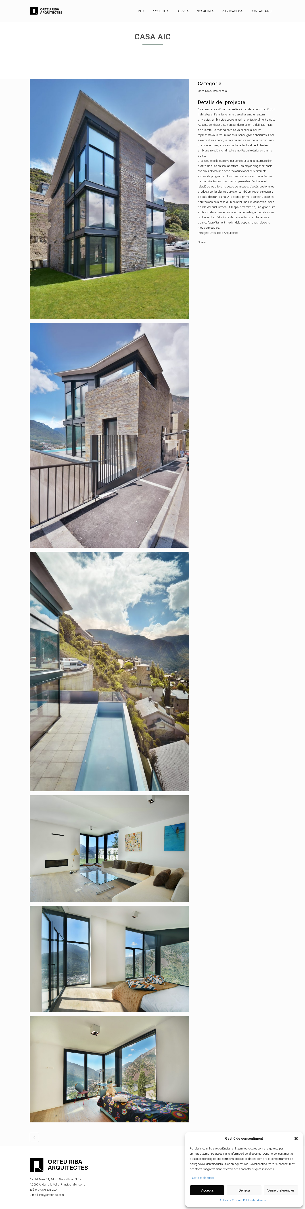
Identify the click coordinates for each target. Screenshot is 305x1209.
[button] (296, 1138)
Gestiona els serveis (203, 1177)
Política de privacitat (255, 1200)
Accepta (207, 1190)
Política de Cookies (230, 1200)
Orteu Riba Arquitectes (224, 232)
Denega (244, 1190)
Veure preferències (281, 1190)
